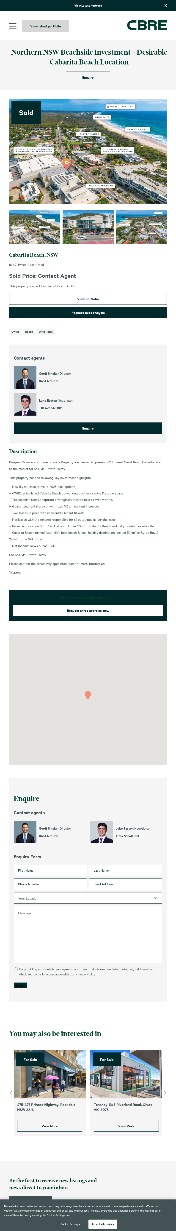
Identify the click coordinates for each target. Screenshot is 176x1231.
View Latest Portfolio (88, 5)
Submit (20, 985)
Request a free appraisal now (88, 610)
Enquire (88, 77)
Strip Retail (46, 331)
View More (50, 1125)
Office (15, 331)
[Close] (169, 1207)
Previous (13, 152)
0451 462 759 (48, 835)
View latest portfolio (45, 26)
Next (163, 152)
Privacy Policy (85, 974)
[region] (88, 1215)
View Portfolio (88, 298)
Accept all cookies (103, 1224)
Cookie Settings (70, 1224)
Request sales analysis (88, 312)
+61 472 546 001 (127, 835)
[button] (88, 695)
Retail (29, 331)
